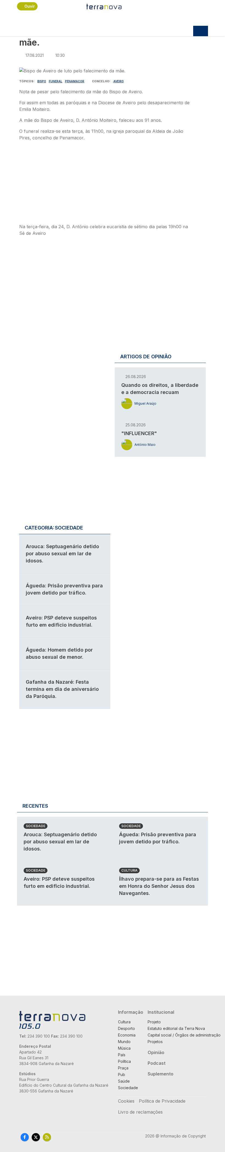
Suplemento (160, 1074)
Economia (127, 1035)
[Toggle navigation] (200, 31)
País (121, 1054)
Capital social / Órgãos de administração (184, 1035)
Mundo (124, 1041)
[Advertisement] (106, 183)
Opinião (156, 1052)
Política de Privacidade (162, 1101)
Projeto (154, 1021)
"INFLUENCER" (139, 433)
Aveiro (118, 81)
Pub (121, 1074)
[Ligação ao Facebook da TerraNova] (24, 1137)
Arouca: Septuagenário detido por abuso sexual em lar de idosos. (62, 553)
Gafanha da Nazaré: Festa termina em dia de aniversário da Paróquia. (62, 689)
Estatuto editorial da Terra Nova (176, 1028)
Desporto (126, 1028)
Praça (123, 1068)
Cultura (129, 870)
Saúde (124, 1081)
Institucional (161, 1012)
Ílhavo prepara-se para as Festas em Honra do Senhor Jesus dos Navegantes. (159, 886)
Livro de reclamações (140, 1112)
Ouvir (29, 6)
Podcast (156, 1063)
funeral (55, 81)
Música (124, 1048)
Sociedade (35, 826)
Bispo (41, 81)
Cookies (126, 1101)
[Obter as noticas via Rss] (47, 1137)
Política (124, 1061)
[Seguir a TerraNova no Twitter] (35, 1137)
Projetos (155, 1041)
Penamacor (74, 81)
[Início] (104, 6)
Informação (130, 1012)
